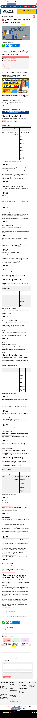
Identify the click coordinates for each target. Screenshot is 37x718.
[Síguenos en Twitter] (36, 712)
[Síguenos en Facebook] (33, 712)
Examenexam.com (21, 684)
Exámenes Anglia (21, 692)
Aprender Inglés (10, 1)
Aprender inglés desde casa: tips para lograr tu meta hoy (7, 644)
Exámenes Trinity (21, 691)
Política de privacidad (32, 685)
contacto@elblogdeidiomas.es (4, 700)
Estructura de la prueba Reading (9, 58)
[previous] (2, 645)
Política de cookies (31, 686)
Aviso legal (30, 684)
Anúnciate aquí (11, 4)
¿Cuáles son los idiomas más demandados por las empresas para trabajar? (15, 644)
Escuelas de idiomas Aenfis (22, 685)
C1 (8, 16)
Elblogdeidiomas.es (6, 24)
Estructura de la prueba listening (9, 62)
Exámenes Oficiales (30, 1)
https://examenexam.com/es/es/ (20, 581)
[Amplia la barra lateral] (34, 16)
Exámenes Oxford (21, 693)
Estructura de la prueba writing (9, 60)
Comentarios (6, 658)
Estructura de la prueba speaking (10, 64)
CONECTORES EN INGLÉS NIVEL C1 (10, 607)
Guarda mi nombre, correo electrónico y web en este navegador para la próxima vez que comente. (17, 674)
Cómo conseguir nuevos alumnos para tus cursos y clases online (13, 692)
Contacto (30, 687)
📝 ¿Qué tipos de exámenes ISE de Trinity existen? (24, 644)
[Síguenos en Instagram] (34, 712)
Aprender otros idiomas (19, 1)
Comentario (5, 663)
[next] (30, 645)
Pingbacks (14, 658)
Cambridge (11, 16)
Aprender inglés (4, 16)
